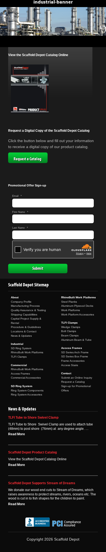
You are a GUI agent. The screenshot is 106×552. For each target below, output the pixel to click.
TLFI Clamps (19, 356)
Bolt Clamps (68, 331)
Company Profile (21, 301)
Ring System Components (27, 390)
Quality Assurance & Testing (28, 310)
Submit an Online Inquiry (76, 377)
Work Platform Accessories (77, 314)
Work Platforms (70, 310)
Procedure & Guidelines (26, 327)
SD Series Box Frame (74, 356)
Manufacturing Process (25, 305)
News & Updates (21, 335)
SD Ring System (21, 348)
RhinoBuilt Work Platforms (27, 352)
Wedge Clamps (70, 327)
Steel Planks (69, 301)
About (14, 297)
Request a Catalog (27, 159)
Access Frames (20, 373)
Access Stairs (69, 365)
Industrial (17, 343)
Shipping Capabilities (24, 314)
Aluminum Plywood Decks (77, 305)
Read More (16, 434)
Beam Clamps (70, 335)
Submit (37, 268)
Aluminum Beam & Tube (76, 339)
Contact (66, 373)
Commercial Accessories (26, 377)
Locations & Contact (23, 331)
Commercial (19, 365)
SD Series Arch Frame (75, 352)
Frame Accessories (73, 360)
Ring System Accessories (26, 394)
